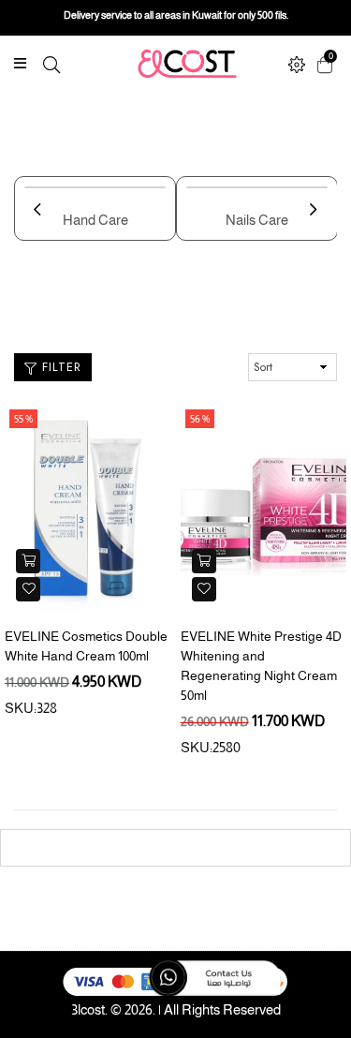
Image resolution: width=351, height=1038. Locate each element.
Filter (59, 367)
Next (318, 221)
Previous (42, 221)
